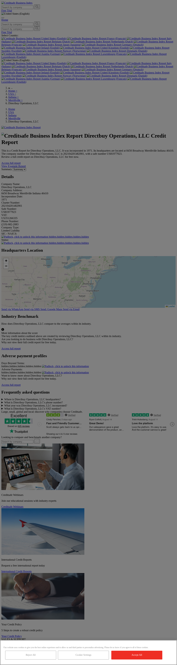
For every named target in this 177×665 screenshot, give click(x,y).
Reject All (31, 655)
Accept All (137, 655)
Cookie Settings (83, 655)
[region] (88, 652)
